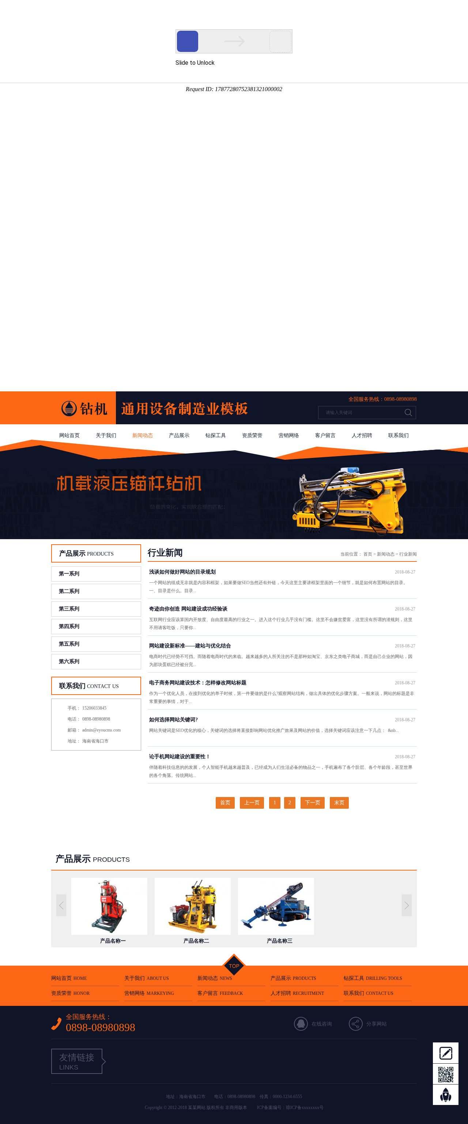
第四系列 (69, 626)
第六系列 (69, 661)
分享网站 (376, 1024)
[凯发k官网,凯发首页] (157, 422)
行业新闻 (408, 554)
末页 (339, 802)
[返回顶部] (446, 1095)
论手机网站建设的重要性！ (282, 756)
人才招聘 (362, 435)
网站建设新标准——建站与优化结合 (282, 646)
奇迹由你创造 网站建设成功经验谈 (282, 609)
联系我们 (398, 435)
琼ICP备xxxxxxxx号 (305, 1107)
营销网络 (289, 435)
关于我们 (106, 435)
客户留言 (325, 435)
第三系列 (69, 609)
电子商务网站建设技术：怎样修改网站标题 (282, 682)
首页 (367, 554)
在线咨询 (322, 1024)
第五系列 (69, 644)
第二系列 (69, 591)
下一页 (312, 802)
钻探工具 (215, 435)
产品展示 (179, 435)
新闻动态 (142, 435)
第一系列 (69, 573)
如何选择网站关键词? (282, 719)
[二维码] (446, 1073)
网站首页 (69, 435)
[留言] (446, 1052)
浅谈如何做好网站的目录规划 (282, 572)
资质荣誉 (252, 435)
